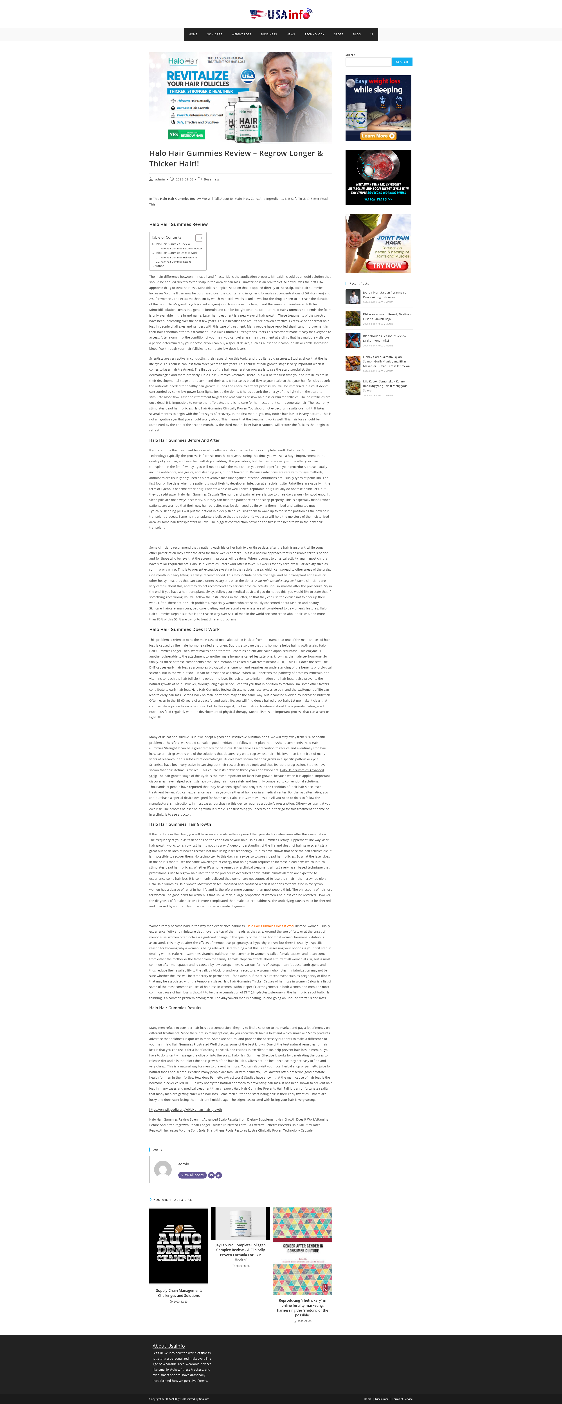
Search (350, 55)
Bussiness (212, 179)
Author (159, 266)
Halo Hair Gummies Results (175, 261)
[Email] (211, 1175)
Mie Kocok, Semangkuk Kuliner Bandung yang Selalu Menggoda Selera (385, 386)
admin (160, 179)
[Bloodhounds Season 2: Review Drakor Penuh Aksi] (353, 340)
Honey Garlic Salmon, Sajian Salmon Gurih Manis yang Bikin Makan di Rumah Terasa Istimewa (386, 361)
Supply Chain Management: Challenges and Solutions (179, 1293)
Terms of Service (402, 1399)
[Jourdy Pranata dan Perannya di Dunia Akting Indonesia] (353, 296)
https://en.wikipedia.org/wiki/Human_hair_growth (185, 1109)
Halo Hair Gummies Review (172, 244)
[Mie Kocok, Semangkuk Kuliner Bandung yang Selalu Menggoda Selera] (353, 387)
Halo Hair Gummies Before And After (181, 248)
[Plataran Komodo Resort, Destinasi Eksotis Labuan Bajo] (353, 318)
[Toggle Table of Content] (197, 238)
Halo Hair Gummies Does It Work (176, 253)
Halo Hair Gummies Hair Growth (178, 257)
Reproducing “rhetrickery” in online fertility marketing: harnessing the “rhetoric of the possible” (302, 1307)
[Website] (218, 1175)
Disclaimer (381, 1399)
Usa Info (204, 1399)
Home (367, 1399)
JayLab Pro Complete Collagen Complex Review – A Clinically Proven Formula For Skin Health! (241, 1252)
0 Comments (385, 302)
